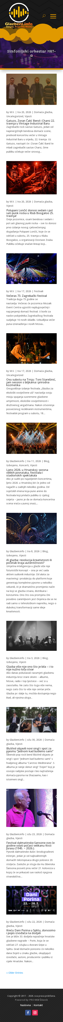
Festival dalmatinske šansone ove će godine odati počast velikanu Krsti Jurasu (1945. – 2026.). (30, 845)
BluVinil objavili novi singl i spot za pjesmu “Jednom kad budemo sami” (29, 750)
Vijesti (28, 116)
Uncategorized (14, 116)
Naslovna (25, 1005)
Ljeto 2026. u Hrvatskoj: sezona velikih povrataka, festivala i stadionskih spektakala (27, 472)
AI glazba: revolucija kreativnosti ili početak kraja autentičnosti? (29, 561)
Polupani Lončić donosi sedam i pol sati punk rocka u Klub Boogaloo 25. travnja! (30, 213)
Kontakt (38, 1005)
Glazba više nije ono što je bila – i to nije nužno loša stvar (29, 668)
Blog (46, 461)
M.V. (12, 112)
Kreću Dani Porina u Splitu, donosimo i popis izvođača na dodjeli (30, 931)
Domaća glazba (43, 112)
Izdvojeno (12, 465)
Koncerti (24, 465)
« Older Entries (14, 972)
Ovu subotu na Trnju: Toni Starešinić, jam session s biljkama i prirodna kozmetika (31, 382)
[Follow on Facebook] (28, 1012)
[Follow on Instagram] (35, 1012)
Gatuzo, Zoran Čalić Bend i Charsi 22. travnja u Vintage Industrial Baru (30, 122)
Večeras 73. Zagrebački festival (26, 296)
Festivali (38, 291)
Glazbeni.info (17, 461)
